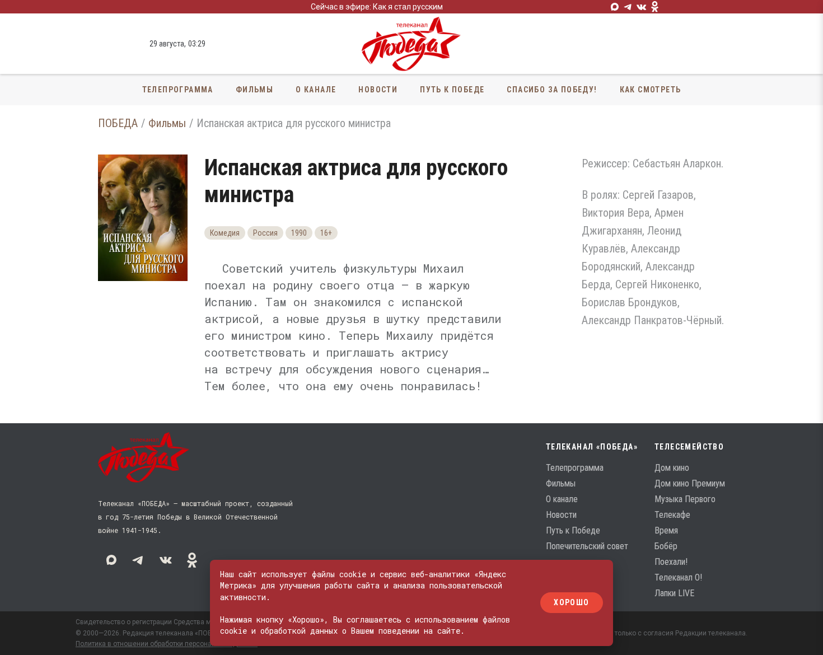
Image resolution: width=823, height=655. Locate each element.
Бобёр (665, 546)
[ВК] (641, 6)
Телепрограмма (177, 89)
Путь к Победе (452, 89)
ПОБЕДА (118, 123)
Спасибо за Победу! (552, 89)
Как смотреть (650, 89)
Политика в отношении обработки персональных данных (167, 644)
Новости (378, 89)
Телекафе (672, 514)
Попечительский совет (587, 546)
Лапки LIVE (674, 593)
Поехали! (671, 561)
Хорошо (571, 602)
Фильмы (254, 89)
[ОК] (655, 6)
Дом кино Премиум (689, 483)
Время (666, 530)
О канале (316, 89)
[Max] (614, 6)
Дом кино (671, 467)
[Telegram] (628, 6)
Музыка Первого (685, 499)
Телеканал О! (678, 577)
